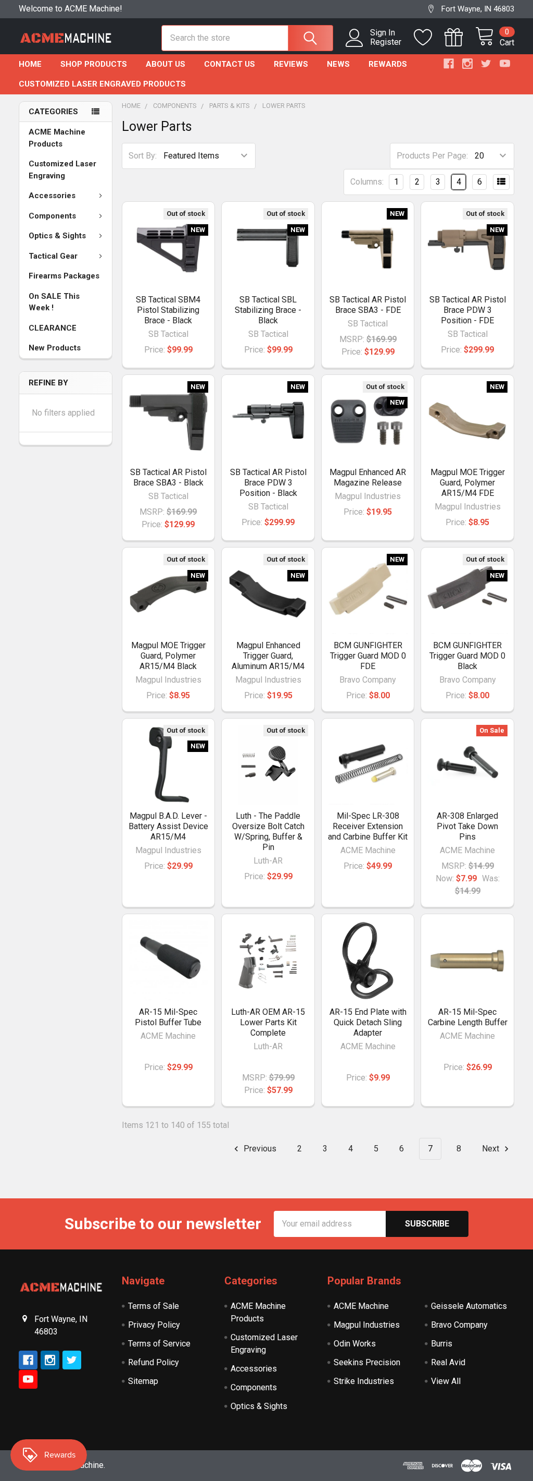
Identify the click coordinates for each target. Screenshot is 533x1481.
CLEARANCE (53, 328)
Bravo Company (459, 1325)
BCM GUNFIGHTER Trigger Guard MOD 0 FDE (368, 655)
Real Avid (448, 1362)
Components (52, 216)
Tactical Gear (53, 256)
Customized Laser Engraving (62, 169)
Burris (441, 1344)
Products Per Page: (432, 156)
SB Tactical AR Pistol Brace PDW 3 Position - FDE (467, 310)
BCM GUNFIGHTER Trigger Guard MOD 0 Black (467, 655)
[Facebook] (448, 63)
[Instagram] (467, 63)
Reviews (291, 64)
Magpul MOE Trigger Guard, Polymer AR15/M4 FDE (467, 482)
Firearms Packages (64, 276)
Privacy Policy (154, 1325)
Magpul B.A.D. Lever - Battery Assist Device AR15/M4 (168, 826)
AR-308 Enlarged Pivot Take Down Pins (467, 826)
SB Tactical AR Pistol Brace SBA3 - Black (168, 477)
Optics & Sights (57, 235)
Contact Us (229, 64)
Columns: (367, 182)
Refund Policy (153, 1362)
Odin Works (355, 1344)
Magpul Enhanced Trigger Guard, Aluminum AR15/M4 (268, 655)
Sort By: (143, 156)
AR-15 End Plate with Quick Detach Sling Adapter (368, 1022)
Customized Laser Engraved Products (102, 84)
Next (491, 1149)
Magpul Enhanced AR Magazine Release (367, 477)
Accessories (52, 195)
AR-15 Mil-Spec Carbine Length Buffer (467, 1017)
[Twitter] (486, 63)
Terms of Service (159, 1344)
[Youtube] (505, 63)
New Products (55, 348)
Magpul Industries (367, 1325)
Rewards (388, 64)
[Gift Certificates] (460, 37)
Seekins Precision (367, 1362)
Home (30, 64)
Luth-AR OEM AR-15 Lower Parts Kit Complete (268, 1022)
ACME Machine (361, 1306)
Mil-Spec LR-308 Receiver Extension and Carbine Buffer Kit (368, 826)
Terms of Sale (153, 1306)
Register (385, 42)
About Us (165, 64)
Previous (259, 1149)
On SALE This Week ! (54, 302)
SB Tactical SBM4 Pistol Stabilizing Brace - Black (168, 310)
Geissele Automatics (469, 1306)
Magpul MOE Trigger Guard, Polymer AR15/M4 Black (168, 655)
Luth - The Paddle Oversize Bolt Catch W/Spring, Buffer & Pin (268, 831)
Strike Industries (364, 1381)
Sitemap (143, 1381)
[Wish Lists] (429, 37)
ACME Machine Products (57, 138)
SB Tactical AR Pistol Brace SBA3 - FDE (367, 305)
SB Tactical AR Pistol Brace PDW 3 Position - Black (268, 482)
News (338, 64)
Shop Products (93, 64)
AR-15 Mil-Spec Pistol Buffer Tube (168, 1017)
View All (446, 1381)
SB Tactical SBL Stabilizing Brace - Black (268, 310)
